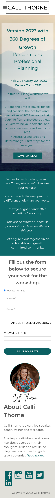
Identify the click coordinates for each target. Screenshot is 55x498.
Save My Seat (27, 155)
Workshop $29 (16, 290)
